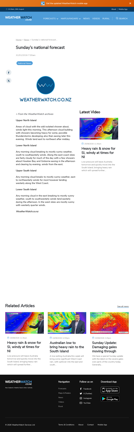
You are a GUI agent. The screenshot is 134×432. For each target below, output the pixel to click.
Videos (96, 18)
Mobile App (123, 9)
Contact (90, 424)
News (86, 18)
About (113, 9)
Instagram (87, 398)
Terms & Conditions (66, 424)
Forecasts (49, 18)
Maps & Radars (69, 18)
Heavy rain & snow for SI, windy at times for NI (98, 152)
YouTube (86, 403)
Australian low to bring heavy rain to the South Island (67, 347)
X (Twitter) (87, 393)
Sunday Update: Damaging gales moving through (104, 347)
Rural (106, 18)
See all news (123, 306)
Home (18, 39)
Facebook (87, 389)
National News (24, 63)
